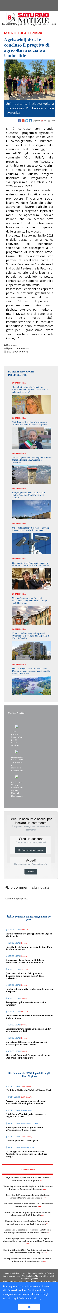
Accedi (31, 871)
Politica (36, 32)
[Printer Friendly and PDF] (44, 121)
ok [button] (29, 1306)
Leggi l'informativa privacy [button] (26, 1298)
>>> (41, 1180)
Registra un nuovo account (30, 849)
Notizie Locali (16, 32)
